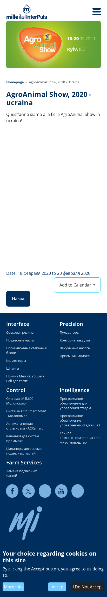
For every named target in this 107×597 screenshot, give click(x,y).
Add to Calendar (75, 285)
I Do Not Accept (88, 587)
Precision (71, 323)
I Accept (57, 587)
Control (15, 390)
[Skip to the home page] (26, 11)
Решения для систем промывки (22, 438)
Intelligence (75, 390)
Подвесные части (20, 340)
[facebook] (12, 490)
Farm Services (24, 462)
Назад (18, 299)
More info (13, 587)
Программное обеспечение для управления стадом (75, 403)
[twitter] (28, 490)
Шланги (12, 368)
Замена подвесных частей (21, 473)
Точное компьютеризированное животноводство (80, 438)
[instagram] (77, 490)
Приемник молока (75, 355)
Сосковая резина (20, 332)
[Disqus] (53, 199)
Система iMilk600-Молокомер (20, 401)
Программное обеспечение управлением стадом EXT (80, 420)
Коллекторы (16, 360)
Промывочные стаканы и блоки (26, 350)
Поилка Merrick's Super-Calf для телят (25, 378)
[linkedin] (45, 490)
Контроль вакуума (75, 340)
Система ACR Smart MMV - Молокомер (26, 413)
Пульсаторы (69, 332)
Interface (17, 323)
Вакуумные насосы (75, 348)
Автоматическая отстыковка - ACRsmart (24, 426)
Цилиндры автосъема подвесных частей (24, 451)
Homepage (15, 82)
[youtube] (61, 490)
